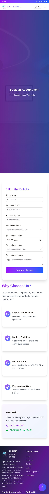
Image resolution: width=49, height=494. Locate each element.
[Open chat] (42, 487)
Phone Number (14, 215)
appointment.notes (16, 255)
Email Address (14, 205)
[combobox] (24, 230)
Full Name (12, 195)
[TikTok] (44, 1)
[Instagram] (41, 1)
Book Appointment (24, 270)
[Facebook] (39, 1)
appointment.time (15, 245)
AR (39, 7)
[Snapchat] (46, 1)
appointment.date (15, 235)
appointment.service (13, 225)
